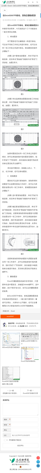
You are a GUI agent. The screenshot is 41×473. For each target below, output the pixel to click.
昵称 (7, 419)
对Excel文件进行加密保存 (11, 347)
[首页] (38, 454)
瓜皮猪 (22, 326)
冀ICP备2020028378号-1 (20, 464)
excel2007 (10, 316)
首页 (4, 6)
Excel (10, 6)
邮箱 (7, 425)
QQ (5, 435)
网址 (5, 430)
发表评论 (22, 20)
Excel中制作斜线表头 (28, 361)
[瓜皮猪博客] (20, 460)
